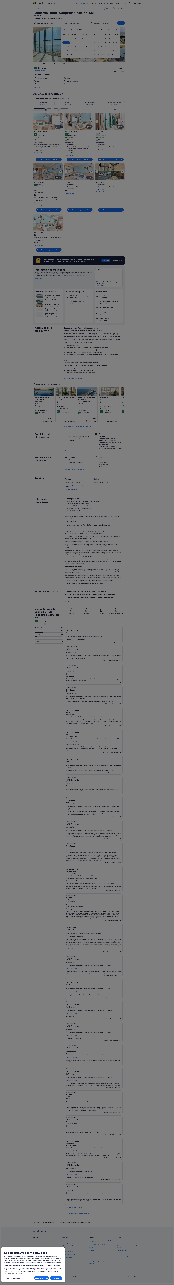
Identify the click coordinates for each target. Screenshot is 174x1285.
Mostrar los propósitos (12, 1278)
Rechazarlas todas (41, 1278)
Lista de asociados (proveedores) (14, 1273)
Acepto (56, 1278)
